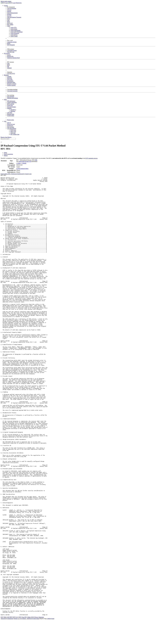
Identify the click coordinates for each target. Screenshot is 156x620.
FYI (14, 73)
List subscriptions (11, 128)
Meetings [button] (6, 75)
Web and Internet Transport (14, 17)
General (9, 10)
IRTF (8, 21)
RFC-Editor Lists (14, 134)
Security (9, 15)
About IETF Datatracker (7, 618)
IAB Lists (12, 133)
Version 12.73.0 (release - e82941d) (23, 618)
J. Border (24, 163)
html (19, 168)
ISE (8, 66)
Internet (9, 11)
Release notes (10, 114)
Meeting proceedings (12, 98)
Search (9, 55)
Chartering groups (11, 42)
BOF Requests (11, 45)
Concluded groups (12, 50)
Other (8, 26)
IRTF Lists (13, 131)
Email (52, 618)
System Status (35, 618)
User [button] (5, 121)
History (6, 155)
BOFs (8, 43)
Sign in (9, 122)
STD (8, 73)
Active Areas (13, 29)
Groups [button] (6, 5)
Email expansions (8, 154)
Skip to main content (6, 1)
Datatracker (18, 2)
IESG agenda (10, 104)
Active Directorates (15, 30)
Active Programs (14, 33)
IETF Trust (21, 617)
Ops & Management (12, 13)
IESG (8, 18)
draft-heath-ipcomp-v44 (25, 161)
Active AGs (13, 27)
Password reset (11, 124)
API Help (9, 112)
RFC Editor (10, 24)
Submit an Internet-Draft (13, 58)
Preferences (10, 125)
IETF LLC (10, 23)
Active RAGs (13, 34)
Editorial (9, 68)
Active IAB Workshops (16, 32)
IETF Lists (13, 130)
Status (5, 152)
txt (17, 168)
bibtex (26, 168)
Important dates (11, 82)
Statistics (9, 108)
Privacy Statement (39, 617)
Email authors (4, 174)
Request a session (11, 83)
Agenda (9, 76)
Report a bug (10, 120)
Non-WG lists (10, 52)
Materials (9, 78)
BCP (11, 73)
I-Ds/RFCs (13, 109)
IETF (2, 617)
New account (10, 127)
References (14, 174)
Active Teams (13, 36)
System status (10, 115)
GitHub (49, 618)
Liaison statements (12, 102)
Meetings (12, 111)
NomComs (10, 105)
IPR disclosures (11, 101)
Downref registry (11, 107)
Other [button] (5, 99)
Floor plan (9, 79)
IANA (32, 617)
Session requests (11, 85)
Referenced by (21, 174)
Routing (9, 14)
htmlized (23, 168)
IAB (8, 20)
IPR (36, 160)
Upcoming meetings (12, 91)
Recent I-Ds (10, 56)
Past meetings (10, 96)
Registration (10, 81)
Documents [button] (7, 53)
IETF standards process (91, 158)
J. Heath (18, 163)
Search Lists (28, 174)
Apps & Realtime (11, 8)
